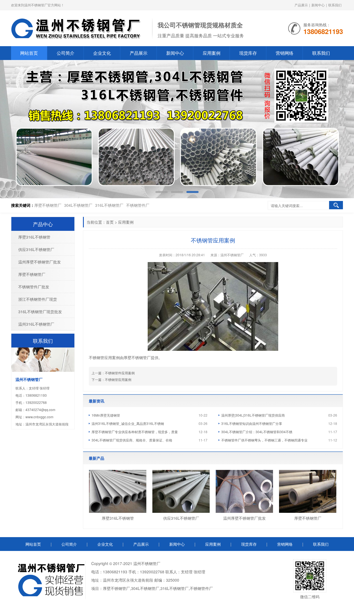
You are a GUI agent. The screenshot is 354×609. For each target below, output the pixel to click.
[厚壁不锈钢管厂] (308, 491)
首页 (110, 222)
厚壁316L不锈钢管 (118, 518)
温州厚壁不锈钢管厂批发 (244, 518)
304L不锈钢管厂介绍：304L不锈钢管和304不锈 (256, 431)
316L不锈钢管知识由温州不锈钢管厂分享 (251, 423)
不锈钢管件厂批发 (33, 286)
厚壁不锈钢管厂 (47, 205)
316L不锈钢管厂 (109, 205)
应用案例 (211, 53)
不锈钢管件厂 (137, 205)
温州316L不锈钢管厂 (36, 324)
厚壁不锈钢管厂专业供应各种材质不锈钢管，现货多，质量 (135, 431)
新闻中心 (318, 4)
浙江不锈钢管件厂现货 (37, 299)
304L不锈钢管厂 (78, 205)
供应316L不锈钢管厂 (181, 518)
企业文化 (102, 53)
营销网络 (284, 53)
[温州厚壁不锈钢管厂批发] (244, 491)
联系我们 (335, 4)
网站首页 (29, 53)
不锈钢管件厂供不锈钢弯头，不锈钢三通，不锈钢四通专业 (264, 440)
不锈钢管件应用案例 (120, 372)
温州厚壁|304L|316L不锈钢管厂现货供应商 (253, 415)
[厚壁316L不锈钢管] (118, 491)
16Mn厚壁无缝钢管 (106, 415)
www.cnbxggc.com (39, 416)
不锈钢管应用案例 (118, 379)
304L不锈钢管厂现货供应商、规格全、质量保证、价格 (132, 440)
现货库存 (248, 53)
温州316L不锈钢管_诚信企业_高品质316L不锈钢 (128, 423)
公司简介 (65, 53)
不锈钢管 (149, 563)
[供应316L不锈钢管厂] (181, 491)
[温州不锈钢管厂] (79, 27)
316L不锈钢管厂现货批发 (40, 311)
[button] (341, 129)
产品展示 (301, 4)
